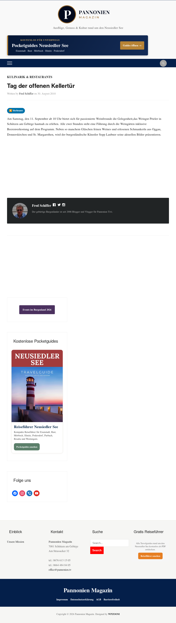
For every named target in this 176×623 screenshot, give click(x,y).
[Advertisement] (88, 168)
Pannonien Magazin (88, 590)
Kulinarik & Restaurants (29, 77)
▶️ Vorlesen (16, 110)
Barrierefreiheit (112, 599)
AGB (98, 599)
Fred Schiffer (26, 93)
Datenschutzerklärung (82, 599)
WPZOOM (114, 614)
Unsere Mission (15, 541)
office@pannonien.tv (60, 569)
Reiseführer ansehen (150, 555)
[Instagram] (64, 205)
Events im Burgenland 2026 (37, 309)
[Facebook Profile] (54, 205)
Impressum (62, 599)
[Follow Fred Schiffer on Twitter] (59, 205)
